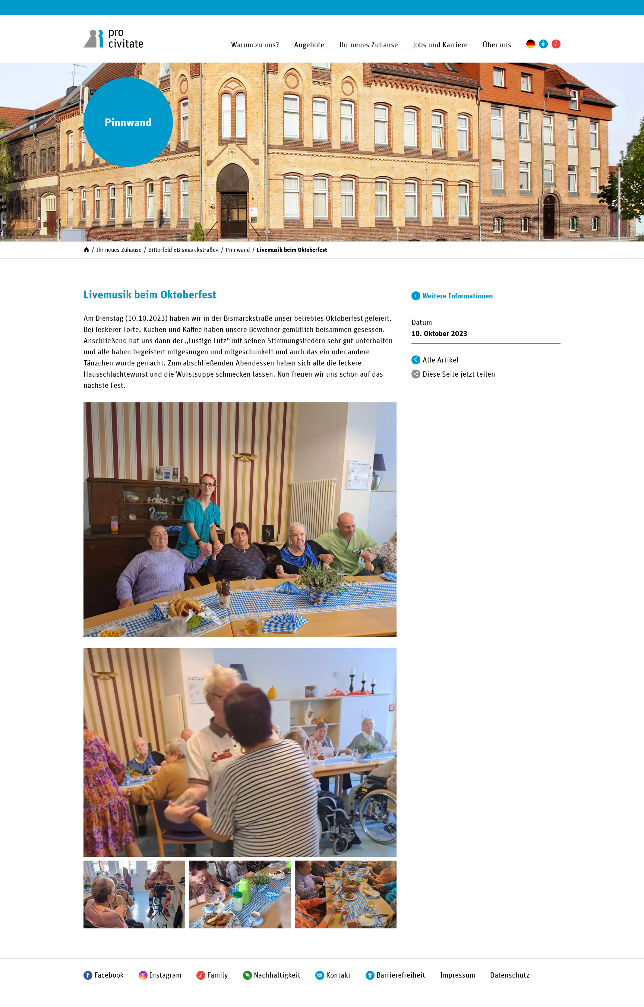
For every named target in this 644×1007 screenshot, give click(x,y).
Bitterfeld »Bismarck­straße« (183, 250)
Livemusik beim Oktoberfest (292, 250)
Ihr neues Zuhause (368, 45)
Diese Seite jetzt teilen (459, 374)
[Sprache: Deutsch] (530, 43)
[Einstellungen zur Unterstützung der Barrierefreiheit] (543, 43)
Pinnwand (237, 250)
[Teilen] (415, 374)
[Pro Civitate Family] (556, 43)
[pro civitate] (113, 39)
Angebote (309, 45)
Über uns (497, 45)
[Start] (86, 249)
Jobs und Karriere (440, 45)
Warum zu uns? (255, 45)
